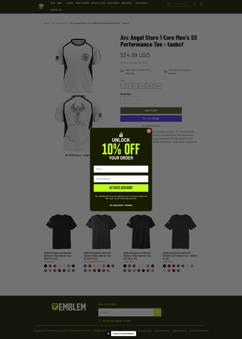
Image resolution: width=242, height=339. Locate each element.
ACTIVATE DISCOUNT (121, 188)
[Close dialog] (149, 131)
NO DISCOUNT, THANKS (121, 205)
